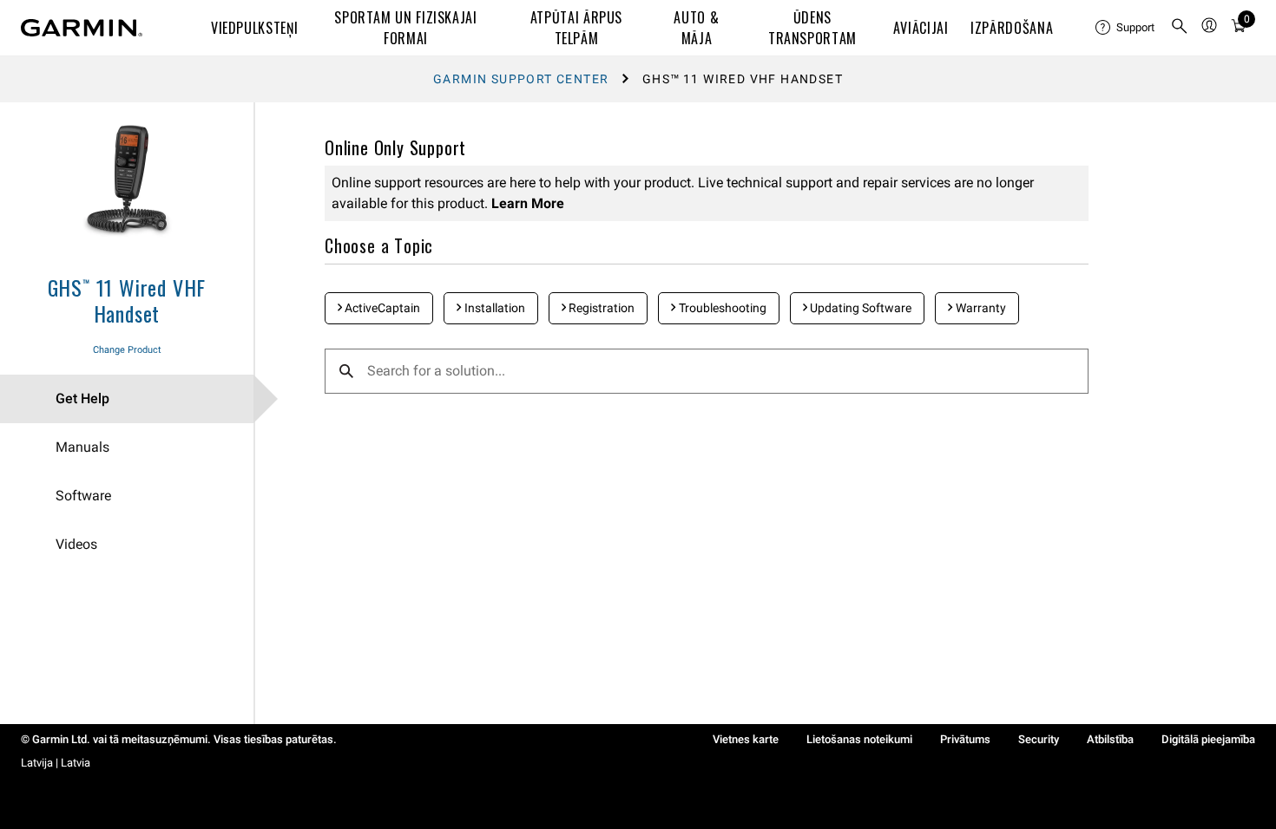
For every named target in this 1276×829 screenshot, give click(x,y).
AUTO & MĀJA (696, 28)
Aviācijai (921, 27)
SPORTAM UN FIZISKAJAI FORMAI (405, 28)
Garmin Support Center (520, 79)
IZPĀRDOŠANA (1011, 27)
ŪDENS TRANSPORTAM (812, 28)
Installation (493, 308)
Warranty (979, 308)
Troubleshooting (721, 308)
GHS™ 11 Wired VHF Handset (127, 300)
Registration (600, 308)
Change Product (127, 350)
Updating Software (859, 308)
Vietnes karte (746, 739)
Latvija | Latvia (55, 762)
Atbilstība (1110, 739)
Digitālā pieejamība (1208, 739)
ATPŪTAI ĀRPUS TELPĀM (576, 28)
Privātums (965, 739)
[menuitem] (1125, 27)
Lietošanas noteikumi (859, 739)
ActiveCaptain (381, 308)
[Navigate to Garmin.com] (81, 27)
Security (1038, 739)
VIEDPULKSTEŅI (254, 27)
